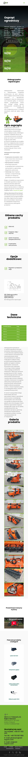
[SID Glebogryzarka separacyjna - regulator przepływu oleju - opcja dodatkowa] (14, 596)
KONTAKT (17, 748)
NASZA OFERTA (19, 747)
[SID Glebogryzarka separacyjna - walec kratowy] (14, 582)
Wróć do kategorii (14, 41)
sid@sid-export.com (11, 743)
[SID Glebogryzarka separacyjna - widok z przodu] (14, 444)
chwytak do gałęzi (18, 190)
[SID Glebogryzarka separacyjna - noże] (14, 554)
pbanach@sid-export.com (13, 739)
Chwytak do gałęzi (14, 669)
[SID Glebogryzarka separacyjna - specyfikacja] (14, 293)
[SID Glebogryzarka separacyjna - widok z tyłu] (14, 499)
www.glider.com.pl (19, 755)
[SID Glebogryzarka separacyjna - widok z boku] (14, 485)
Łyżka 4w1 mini (14, 655)
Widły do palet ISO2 (14, 699)
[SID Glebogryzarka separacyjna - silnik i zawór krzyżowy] (14, 568)
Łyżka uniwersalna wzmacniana (14, 684)
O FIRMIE (11, 747)
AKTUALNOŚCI (9, 748)
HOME (5, 747)
